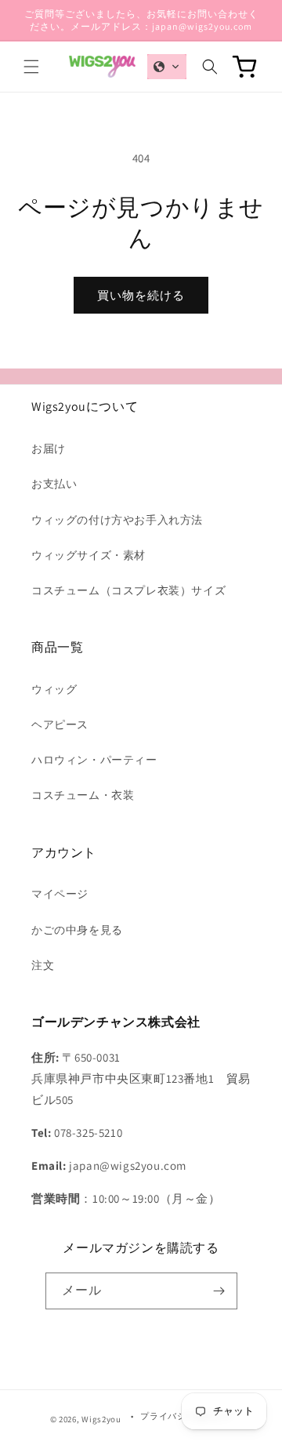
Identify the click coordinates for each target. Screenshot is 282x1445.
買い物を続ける (141, 295)
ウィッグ (54, 689)
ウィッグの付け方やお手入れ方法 (117, 520)
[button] (31, 66)
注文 (42, 965)
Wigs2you (101, 1419)
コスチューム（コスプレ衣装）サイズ (128, 590)
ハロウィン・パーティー (94, 760)
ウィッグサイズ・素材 (88, 555)
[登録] (219, 1291)
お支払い (54, 484)
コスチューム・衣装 (82, 795)
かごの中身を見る (77, 930)
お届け (48, 448)
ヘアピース (60, 724)
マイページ (60, 894)
